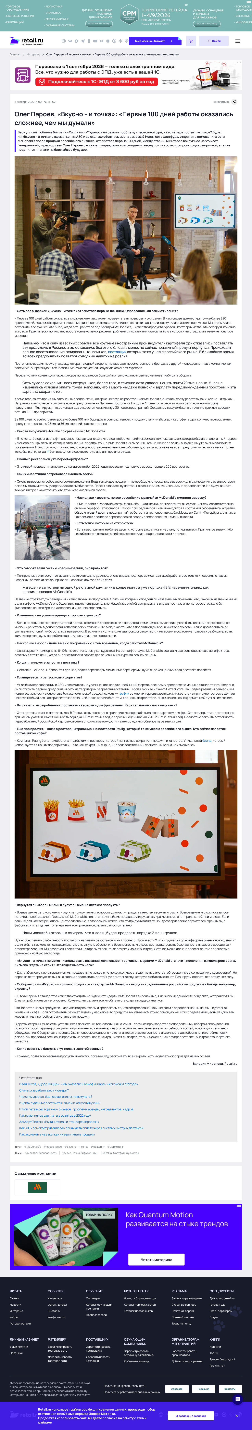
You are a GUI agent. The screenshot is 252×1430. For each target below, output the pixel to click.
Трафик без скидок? (222, 1359)
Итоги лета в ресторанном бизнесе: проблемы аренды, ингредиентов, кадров (76, 1109)
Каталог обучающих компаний (99, 1306)
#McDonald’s (32, 1146)
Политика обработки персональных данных (132, 1392)
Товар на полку (181, 1323)
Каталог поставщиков (138, 1311)
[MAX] (76, 41)
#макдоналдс (52, 1146)
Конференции (57, 1317)
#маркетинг (115, 1146)
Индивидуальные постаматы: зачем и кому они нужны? (59, 1103)
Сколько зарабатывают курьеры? (44, 1090)
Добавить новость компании (98, 1359)
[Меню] (237, 41)
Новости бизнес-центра (140, 1298)
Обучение (94, 1291)
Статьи (14, 1298)
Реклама (179, 1291)
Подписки (16, 1353)
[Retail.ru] (33, 41)
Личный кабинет (24, 1339)
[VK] (70, 41)
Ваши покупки (19, 1346)
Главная (15, 54)
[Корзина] (191, 41)
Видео (214, 1317)
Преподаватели (96, 1315)
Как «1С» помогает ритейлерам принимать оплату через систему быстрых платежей (81, 1128)
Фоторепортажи (20, 1323)
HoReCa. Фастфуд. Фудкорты (120, 1153)
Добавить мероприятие (187, 1361)
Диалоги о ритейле (222, 1298)
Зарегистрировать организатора (184, 1353)
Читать (16, 1291)
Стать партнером (221, 1311)
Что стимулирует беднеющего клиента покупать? (55, 1096)
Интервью (33, 54)
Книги (215, 1339)
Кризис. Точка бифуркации (79, 1153)
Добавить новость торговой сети (60, 1359)
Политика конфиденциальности (124, 1386)
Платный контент (183, 1317)
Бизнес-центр (136, 1291)
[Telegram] (83, 41)
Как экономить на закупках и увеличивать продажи (57, 1134)
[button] (28, 1291)
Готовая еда (217, 1304)
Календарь (55, 1298)
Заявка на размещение (187, 1298)
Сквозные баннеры (184, 1304)
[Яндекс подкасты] (114, 41)
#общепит (98, 1146)
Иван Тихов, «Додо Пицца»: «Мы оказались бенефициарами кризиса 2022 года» (78, 1084)
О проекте (176, 1389)
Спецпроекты (222, 1291)
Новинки (215, 1346)
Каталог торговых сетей (140, 1304)
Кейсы (14, 1317)
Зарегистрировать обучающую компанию (139, 1353)
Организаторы (57, 1304)
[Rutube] (102, 41)
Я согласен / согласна (191, 1415)
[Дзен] (108, 41)
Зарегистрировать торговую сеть (60, 1348)
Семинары (93, 1298)
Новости (15, 1304)
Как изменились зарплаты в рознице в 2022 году (55, 1115)
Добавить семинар (136, 1361)
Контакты (229, 1389)
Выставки (54, 1311)
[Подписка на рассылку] (64, 41)
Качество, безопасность (41, 1153)
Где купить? (217, 1365)
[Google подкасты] (120, 41)
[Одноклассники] (89, 41)
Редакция (203, 1389)
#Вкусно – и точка (76, 1146)
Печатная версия (183, 1311)
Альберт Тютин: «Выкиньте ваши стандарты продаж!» (59, 1122)
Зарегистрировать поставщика (98, 1348)
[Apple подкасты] (127, 41)
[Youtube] (95, 41)
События (56, 1291)
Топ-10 (214, 1353)
